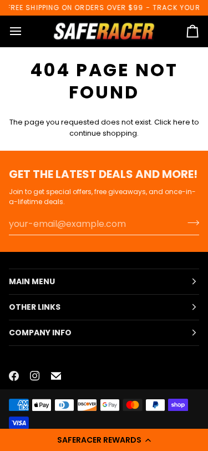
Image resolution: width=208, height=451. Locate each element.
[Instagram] (35, 376)
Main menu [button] (32, 281)
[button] (104, 440)
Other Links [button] (34, 307)
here (181, 122)
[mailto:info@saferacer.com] (56, 376)
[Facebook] (14, 376)
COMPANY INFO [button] (40, 332)
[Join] (190, 222)
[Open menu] (25, 31)
